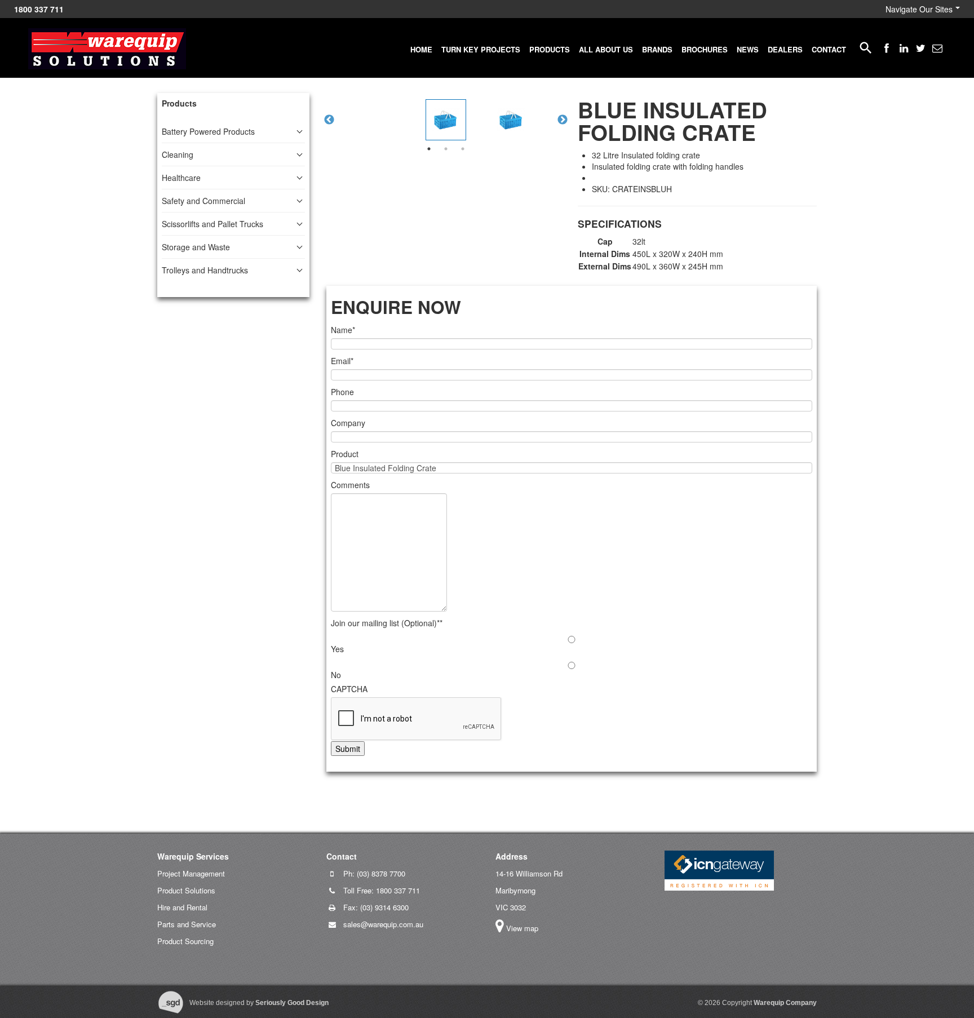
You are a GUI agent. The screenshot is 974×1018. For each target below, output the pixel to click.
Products (549, 49)
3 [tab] (462, 148)
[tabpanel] (446, 119)
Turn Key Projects (480, 49)
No (336, 674)
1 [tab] (429, 148)
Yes (337, 648)
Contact (829, 49)
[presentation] (416, 719)
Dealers (785, 49)
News (748, 49)
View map (521, 928)
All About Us (606, 49)
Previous (329, 120)
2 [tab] (445, 148)
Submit (347, 748)
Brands (657, 49)
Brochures (704, 49)
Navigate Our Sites (919, 9)
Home (421, 49)
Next (562, 120)
